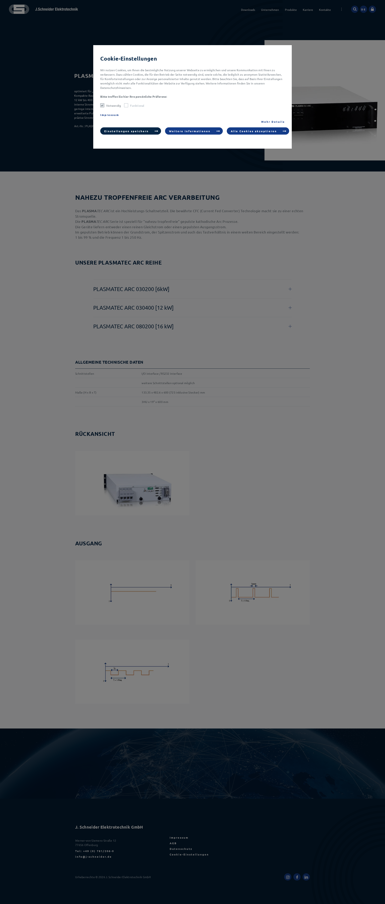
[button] (130, 131)
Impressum (109, 115)
